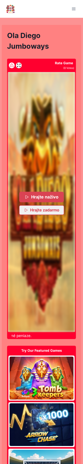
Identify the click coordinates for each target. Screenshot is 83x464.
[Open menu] (73, 8)
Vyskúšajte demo (41, 378)
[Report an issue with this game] (12, 65)
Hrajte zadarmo (44, 210)
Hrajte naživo (45, 196)
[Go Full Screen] (19, 65)
